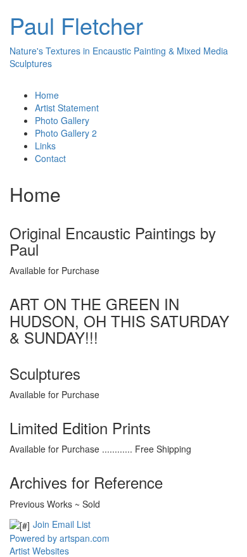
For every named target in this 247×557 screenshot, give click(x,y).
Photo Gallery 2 (66, 133)
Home (47, 95)
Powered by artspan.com (60, 538)
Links (45, 145)
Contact (50, 158)
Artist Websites (39, 550)
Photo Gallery (62, 120)
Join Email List (62, 524)
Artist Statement (67, 107)
